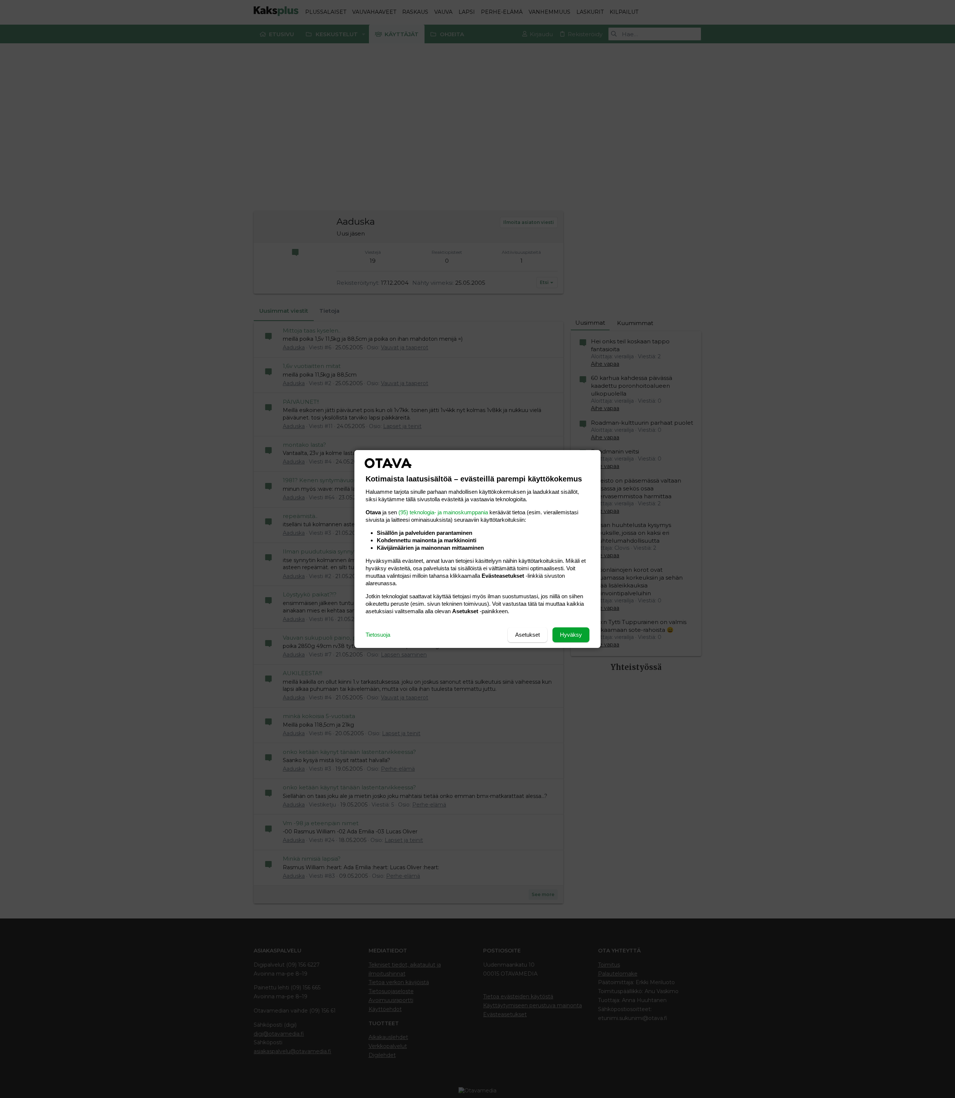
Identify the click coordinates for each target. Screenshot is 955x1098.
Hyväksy (571, 634)
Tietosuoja (378, 634)
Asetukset (527, 634)
